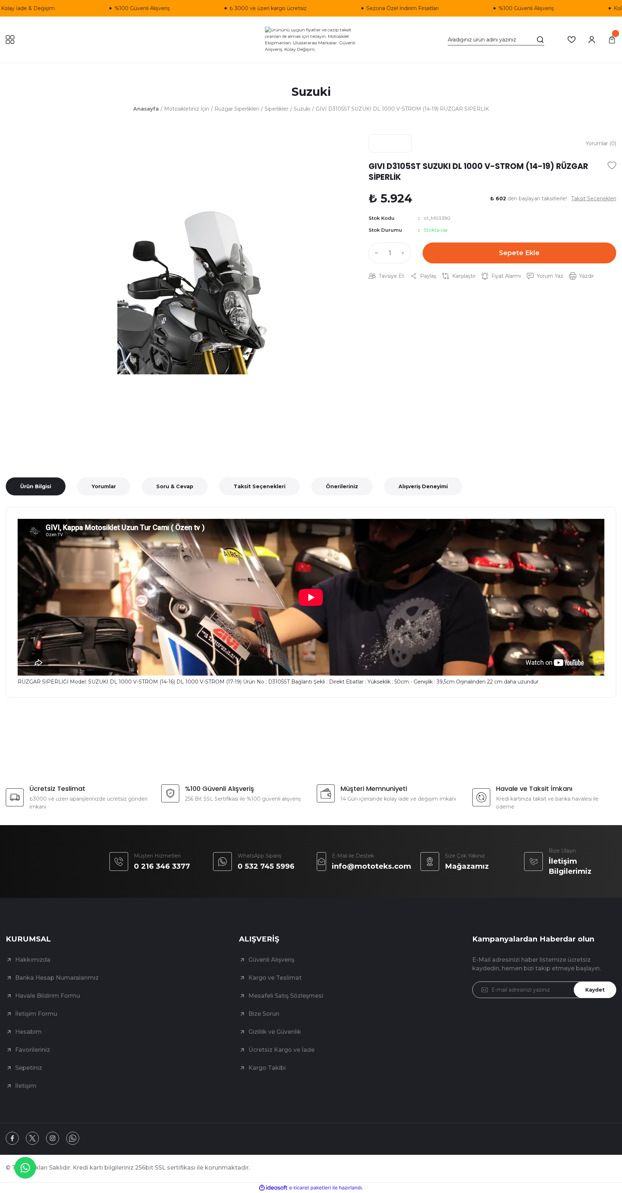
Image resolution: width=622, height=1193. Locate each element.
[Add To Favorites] (612, 165)
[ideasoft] (273, 1187)
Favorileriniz (32, 1049)
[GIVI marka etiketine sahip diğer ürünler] (390, 143)
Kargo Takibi (267, 1067)
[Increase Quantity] (404, 252)
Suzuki (311, 92)
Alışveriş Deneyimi (423, 486)
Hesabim (28, 1031)
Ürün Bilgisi (35, 486)
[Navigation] (10, 39)
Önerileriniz (342, 486)
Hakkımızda (32, 959)
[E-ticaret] (310, 1188)
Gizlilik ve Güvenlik (274, 1031)
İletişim (25, 1085)
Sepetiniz (28, 1067)
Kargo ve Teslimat (275, 977)
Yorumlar (103, 486)
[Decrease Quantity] (375, 252)
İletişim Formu (36, 1013)
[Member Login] (591, 39)
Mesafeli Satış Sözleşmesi (285, 995)
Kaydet (595, 990)
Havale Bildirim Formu (47, 995)
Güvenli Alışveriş (271, 959)
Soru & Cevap (174, 486)
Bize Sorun (263, 1013)
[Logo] (311, 40)
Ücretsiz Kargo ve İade (281, 1049)
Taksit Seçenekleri (259, 486)
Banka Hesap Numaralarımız (57, 977)
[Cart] (612, 39)
